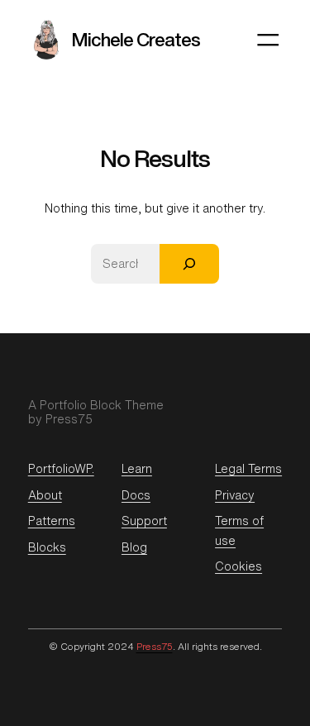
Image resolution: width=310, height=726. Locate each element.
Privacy (235, 495)
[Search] (189, 264)
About (45, 495)
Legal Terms (248, 468)
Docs (136, 495)
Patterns (51, 520)
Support (144, 520)
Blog (134, 547)
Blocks (47, 547)
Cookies (238, 566)
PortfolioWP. (61, 468)
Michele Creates (135, 39)
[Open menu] (268, 39)
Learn (137, 468)
